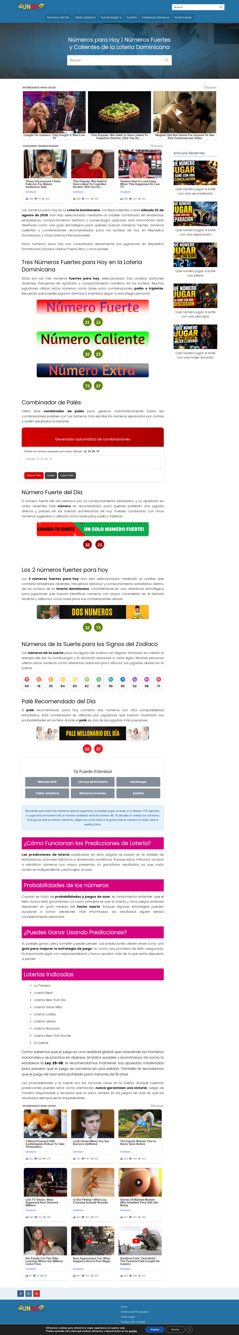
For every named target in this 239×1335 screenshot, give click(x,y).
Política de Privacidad (134, 1312)
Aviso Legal (128, 1317)
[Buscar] (220, 7)
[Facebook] (20, 1293)
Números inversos (92, 793)
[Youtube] (36, 1293)
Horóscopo (138, 782)
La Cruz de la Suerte (92, 782)
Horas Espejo (183, 17)
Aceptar (154, 1329)
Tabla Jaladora (85, 17)
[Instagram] (28, 1293)
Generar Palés (34, 475)
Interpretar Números (155, 17)
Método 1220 (47, 782)
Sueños (132, 17)
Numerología (110, 17)
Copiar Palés (67, 475)
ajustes (133, 1331)
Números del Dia (58, 17)
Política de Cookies (133, 1322)
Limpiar (51, 475)
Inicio (124, 1307)
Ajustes (175, 1329)
